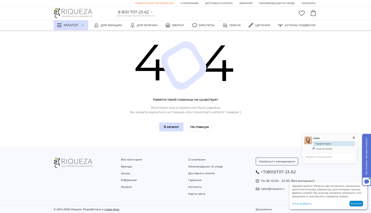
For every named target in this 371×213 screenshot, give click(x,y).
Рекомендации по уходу (277, 3)
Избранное (129, 180)
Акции (125, 173)
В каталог (171, 127)
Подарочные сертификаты (154, 3)
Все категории (131, 159)
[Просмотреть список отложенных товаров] (302, 13)
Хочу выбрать (302, 203)
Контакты (309, 3)
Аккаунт (126, 187)
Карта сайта (196, 194)
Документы (264, 209)
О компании (190, 3)
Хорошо (356, 203)
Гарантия (245, 3)
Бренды (126, 166)
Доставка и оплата (219, 3)
